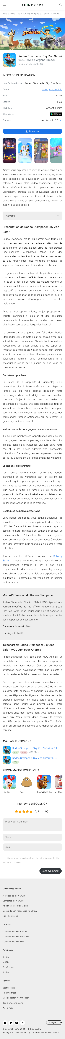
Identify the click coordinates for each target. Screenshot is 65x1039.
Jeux (20, 13)
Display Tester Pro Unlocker (16, 998)
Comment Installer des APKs (16, 936)
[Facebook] (5, 1022)
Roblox (6, 972)
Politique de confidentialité (15, 906)
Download (32, 131)
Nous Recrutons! (10, 916)
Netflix (6, 962)
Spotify (6, 957)
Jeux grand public (32, 13)
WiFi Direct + (9, 1008)
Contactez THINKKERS (13, 901)
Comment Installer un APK (15, 931)
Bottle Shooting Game (13, 1003)
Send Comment (50, 870)
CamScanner (8, 967)
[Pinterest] (22, 1022)
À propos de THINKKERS (14, 896)
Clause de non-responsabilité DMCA (20, 911)
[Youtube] (16, 1022)
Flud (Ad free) (9, 993)
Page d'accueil (9, 13)
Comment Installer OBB (13, 941)
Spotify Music (9, 988)
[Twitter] (10, 1022)
